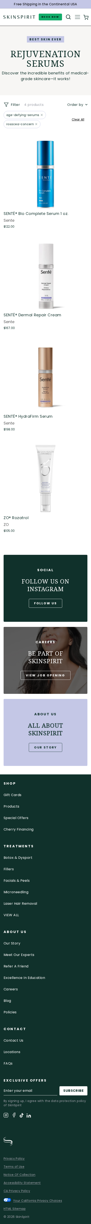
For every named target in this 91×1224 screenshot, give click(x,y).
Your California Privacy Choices (37, 1200)
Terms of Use (14, 1167)
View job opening (45, 675)
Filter (15, 104)
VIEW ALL (11, 915)
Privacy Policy (14, 1158)
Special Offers (16, 817)
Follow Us (45, 603)
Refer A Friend (16, 966)
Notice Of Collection (19, 1175)
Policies (10, 1012)
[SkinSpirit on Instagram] (6, 1116)
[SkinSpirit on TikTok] (21, 1116)
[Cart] (86, 17)
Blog (7, 1000)
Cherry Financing (19, 829)
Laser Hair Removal (20, 903)
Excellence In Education (24, 977)
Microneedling (16, 892)
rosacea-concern (20, 124)
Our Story (45, 747)
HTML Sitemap (15, 1209)
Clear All (78, 119)
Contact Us (13, 1040)
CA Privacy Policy (17, 1191)
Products (11, 806)
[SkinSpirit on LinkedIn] (29, 1116)
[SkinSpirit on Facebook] (14, 1115)
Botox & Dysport (18, 857)
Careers (11, 989)
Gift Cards (13, 794)
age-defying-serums (22, 115)
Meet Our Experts (19, 954)
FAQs (8, 1063)
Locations (12, 1051)
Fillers (9, 869)
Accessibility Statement (22, 1183)
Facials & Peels (17, 880)
